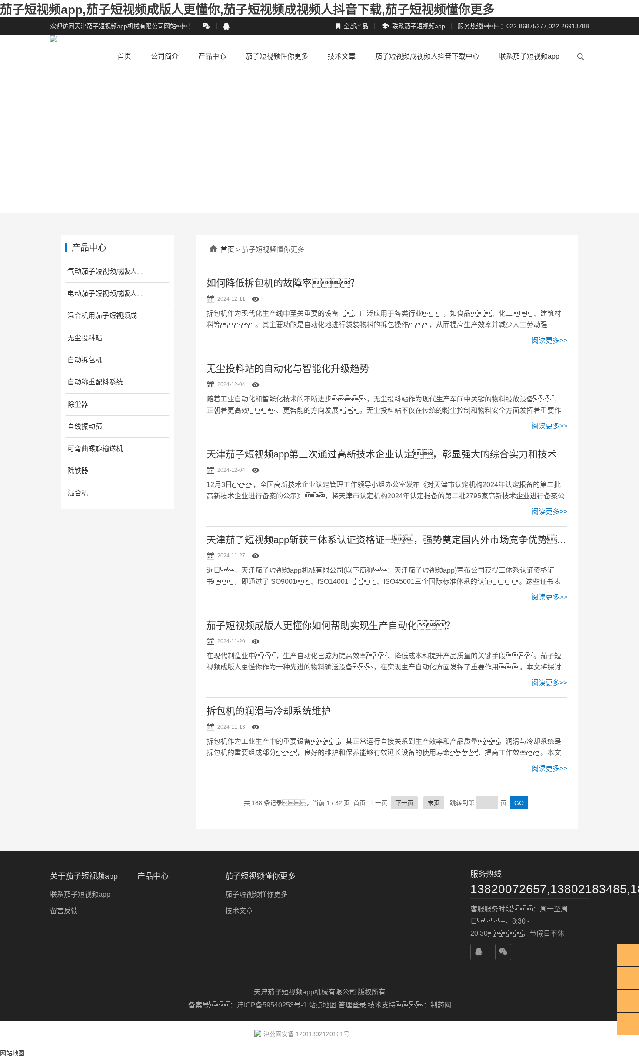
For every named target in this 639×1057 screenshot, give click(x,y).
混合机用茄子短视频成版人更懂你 (119, 315)
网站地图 (12, 1053)
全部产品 (351, 26)
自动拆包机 (84, 360)
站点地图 (322, 1005)
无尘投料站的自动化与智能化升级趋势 (287, 368)
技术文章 (342, 56)
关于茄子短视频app (84, 876)
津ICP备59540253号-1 (273, 1005)
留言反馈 (64, 911)
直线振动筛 (84, 426)
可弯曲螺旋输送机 (95, 448)
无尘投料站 (84, 337)
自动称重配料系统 (95, 382)
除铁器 (77, 470)
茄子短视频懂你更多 (277, 56)
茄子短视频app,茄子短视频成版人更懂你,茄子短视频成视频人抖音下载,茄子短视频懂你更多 (247, 10)
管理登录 (352, 1005)
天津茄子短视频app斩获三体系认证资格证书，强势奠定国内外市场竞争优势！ (386, 539)
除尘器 (77, 404)
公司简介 (165, 56)
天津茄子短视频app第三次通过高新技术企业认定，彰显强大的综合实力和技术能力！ (386, 454)
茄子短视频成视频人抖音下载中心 (427, 56)
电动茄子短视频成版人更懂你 (112, 293)
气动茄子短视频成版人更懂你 (112, 271)
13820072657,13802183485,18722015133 (529, 889)
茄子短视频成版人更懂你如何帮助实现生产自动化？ (330, 625)
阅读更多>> (549, 340)
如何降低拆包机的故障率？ (282, 283)
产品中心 (212, 56)
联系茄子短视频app (413, 26)
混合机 (77, 493)
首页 (124, 56)
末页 (434, 802)
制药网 (440, 1005)
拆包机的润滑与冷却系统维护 (268, 711)
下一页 (404, 802)
